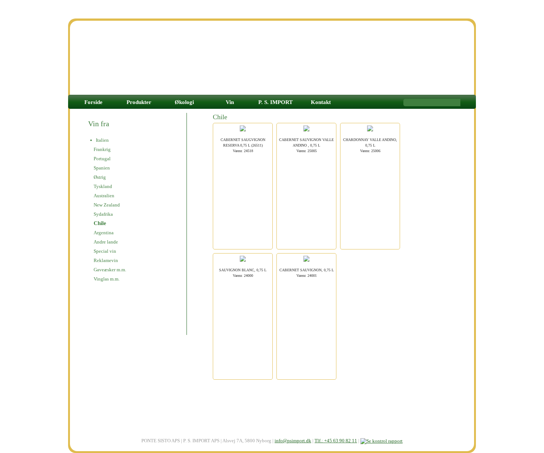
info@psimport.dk (293, 440)
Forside (93, 102)
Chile (100, 223)
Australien (104, 195)
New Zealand (107, 205)
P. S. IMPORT (275, 102)
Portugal (102, 158)
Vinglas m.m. (107, 279)
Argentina (104, 232)
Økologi (184, 102)
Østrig (100, 177)
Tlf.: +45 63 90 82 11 (336, 440)
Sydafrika (103, 214)
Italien (102, 140)
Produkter (139, 102)
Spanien (102, 168)
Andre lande (106, 242)
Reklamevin (106, 260)
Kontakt (321, 102)
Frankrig (102, 149)
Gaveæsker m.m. (110, 269)
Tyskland (103, 186)
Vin (230, 102)
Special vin (105, 251)
